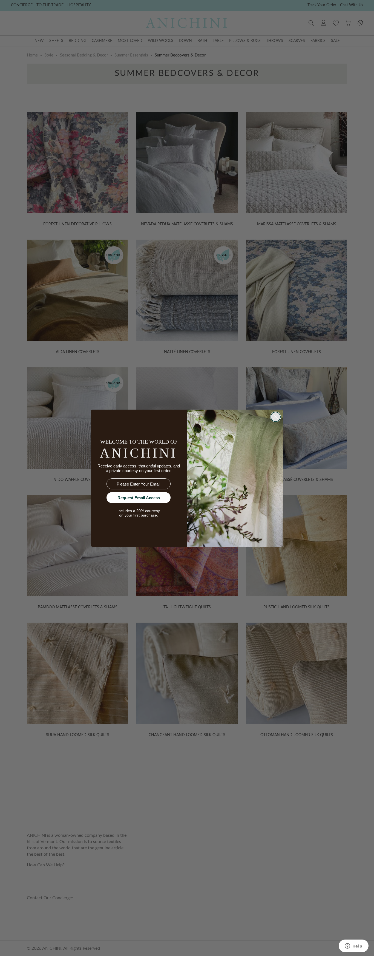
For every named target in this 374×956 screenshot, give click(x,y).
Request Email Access (138, 497)
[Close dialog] (276, 417)
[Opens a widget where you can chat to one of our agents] (353, 946)
